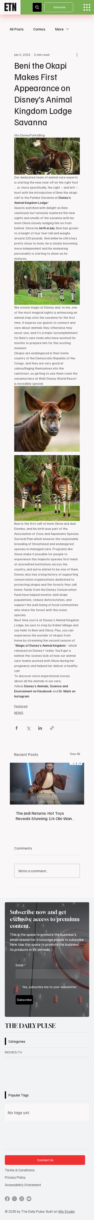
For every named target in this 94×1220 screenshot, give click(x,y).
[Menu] (87, 7)
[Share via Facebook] (16, 728)
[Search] (37, 7)
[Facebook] (7, 1198)
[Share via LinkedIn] (40, 728)
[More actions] (77, 54)
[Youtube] (29, 1198)
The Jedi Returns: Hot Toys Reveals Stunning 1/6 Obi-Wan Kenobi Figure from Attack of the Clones (46, 815)
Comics (39, 29)
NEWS (18, 712)
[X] (14, 1198)
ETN (10, 7)
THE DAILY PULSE (30, 1025)
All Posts (17, 29)
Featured (20, 706)
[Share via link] (52, 728)
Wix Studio (66, 1211)
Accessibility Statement (23, 1185)
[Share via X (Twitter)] (28, 728)
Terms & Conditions (20, 1170)
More (59, 29)
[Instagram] (21, 1198)
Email (21, 965)
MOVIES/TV (13, 1052)
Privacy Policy (15, 1177)
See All (75, 754)
